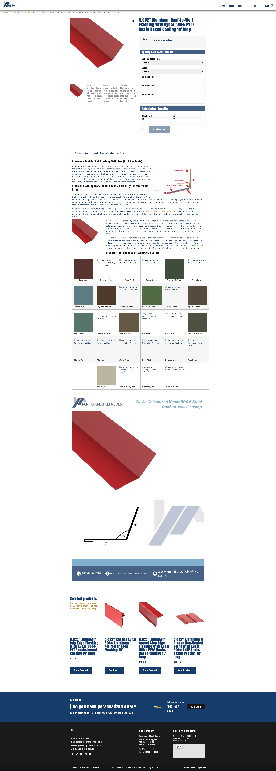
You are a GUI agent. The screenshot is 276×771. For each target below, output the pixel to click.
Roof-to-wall (25, 12)
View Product (81, 670)
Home (3, 12)
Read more (114, 670)
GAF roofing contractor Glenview (162, 211)
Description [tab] (81, 153)
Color (146, 39)
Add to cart (159, 129)
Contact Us (251, 6)
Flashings (13, 12)
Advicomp (204, 768)
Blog (240, 6)
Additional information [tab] (109, 153)
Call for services (175, 702)
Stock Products (227, 6)
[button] (133, 21)
